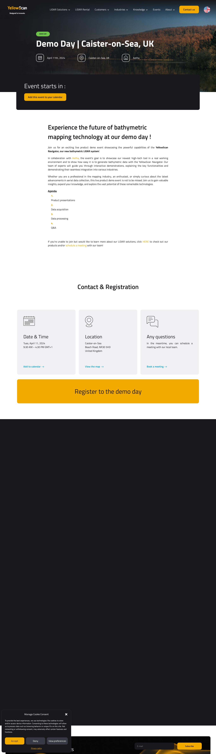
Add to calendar (32, 366)
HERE (146, 241)
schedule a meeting (76, 245)
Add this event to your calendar (45, 97)
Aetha (75, 158)
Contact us (189, 9)
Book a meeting (155, 366)
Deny (35, 741)
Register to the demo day (108, 391)
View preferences (57, 741)
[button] (66, 714)
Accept (14, 741)
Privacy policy (36, 748)
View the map (92, 366)
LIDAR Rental (82, 9)
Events (156, 9)
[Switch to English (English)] (207, 9)
